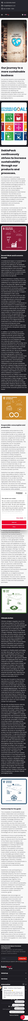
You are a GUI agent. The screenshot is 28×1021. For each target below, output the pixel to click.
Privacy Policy (23, 961)
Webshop (4, 973)
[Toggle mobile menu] (2, 14)
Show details (19, 518)
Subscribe (22, 958)
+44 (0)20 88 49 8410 (9, 2)
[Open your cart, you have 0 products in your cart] (22, 15)
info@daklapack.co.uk (9, 5)
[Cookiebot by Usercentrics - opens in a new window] (16, 493)
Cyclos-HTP (8, 910)
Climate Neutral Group (10, 688)
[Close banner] (25, 493)
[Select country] (25, 14)
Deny (14, 526)
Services (4, 979)
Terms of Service (14, 1015)
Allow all (14, 522)
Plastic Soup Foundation (14, 856)
